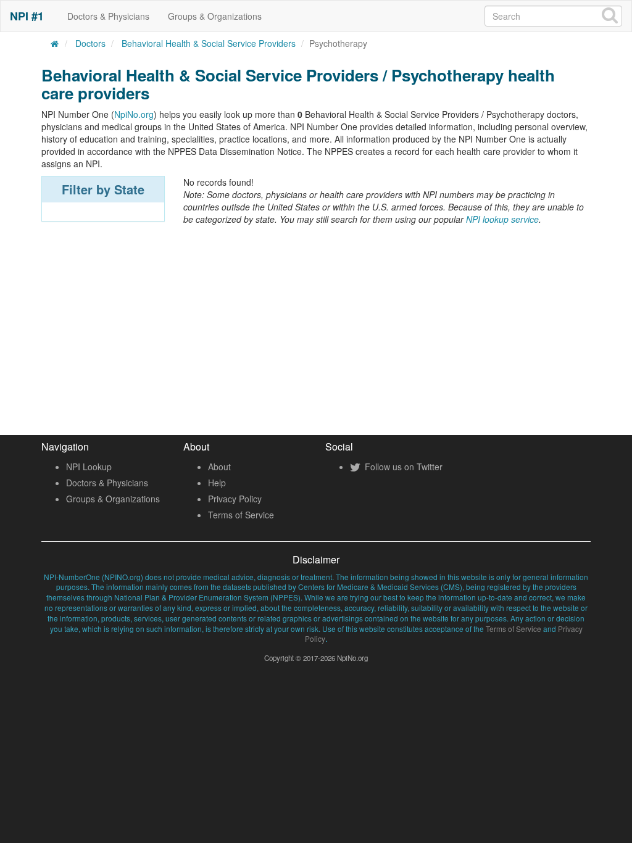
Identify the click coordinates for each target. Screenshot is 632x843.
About (219, 466)
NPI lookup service (502, 219)
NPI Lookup (89, 466)
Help (217, 482)
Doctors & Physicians (108, 16)
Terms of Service (241, 515)
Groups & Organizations (215, 16)
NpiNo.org (134, 114)
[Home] (55, 43)
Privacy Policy (235, 498)
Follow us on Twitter (402, 466)
